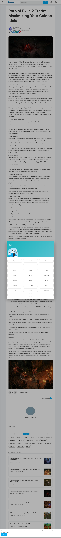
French (14, 265)
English (14, 261)
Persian (14, 290)
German (30, 265)
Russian (46, 265)
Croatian (15, 280)
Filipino (42, 295)
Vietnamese (46, 290)
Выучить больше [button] (5, 532)
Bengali (46, 280)
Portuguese (30, 285)
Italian (46, 285)
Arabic (30, 261)
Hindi (46, 270)
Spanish (14, 270)
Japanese (14, 285)
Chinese (14, 275)
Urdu (30, 275)
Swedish (30, 290)
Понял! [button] (4, 534)
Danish (18, 295)
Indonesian (46, 275)
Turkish (30, 270)
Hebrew (30, 280)
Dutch (46, 261)
